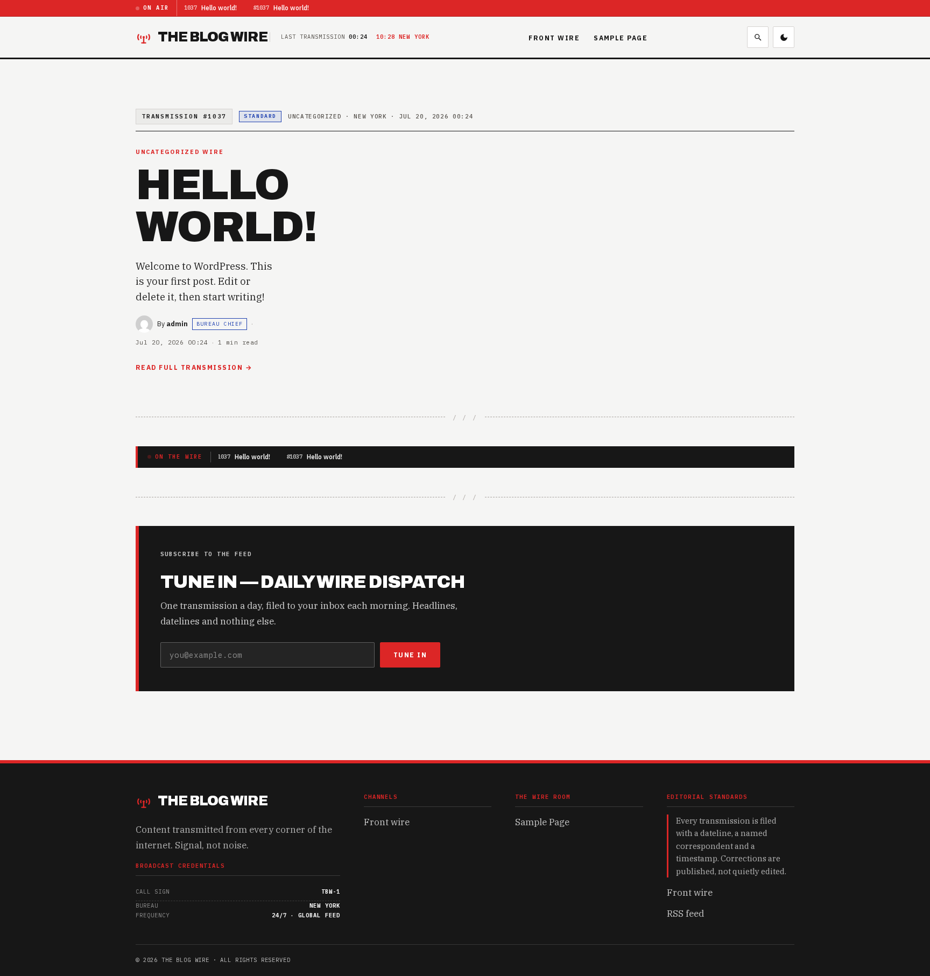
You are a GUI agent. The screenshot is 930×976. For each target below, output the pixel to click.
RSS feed (685, 913)
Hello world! (218, 8)
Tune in (410, 655)
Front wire (387, 822)
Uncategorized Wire (179, 152)
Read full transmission (189, 367)
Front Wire (554, 38)
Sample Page (620, 38)
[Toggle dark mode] (783, 37)
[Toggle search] (758, 37)
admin (177, 323)
